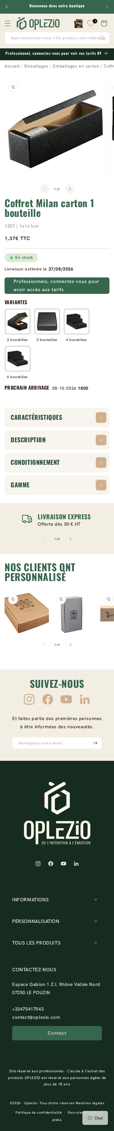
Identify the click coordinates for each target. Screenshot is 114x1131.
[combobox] (57, 38)
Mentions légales (90, 1103)
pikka (57, 1120)
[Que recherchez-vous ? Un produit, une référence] (102, 38)
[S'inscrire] (95, 743)
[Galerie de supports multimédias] (27, 613)
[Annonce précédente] (6, 6)
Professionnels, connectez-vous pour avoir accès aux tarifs (56, 285)
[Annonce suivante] (107, 6)
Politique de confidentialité (39, 1112)
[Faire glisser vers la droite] (69, 188)
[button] (7, 23)
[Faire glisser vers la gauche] (44, 188)
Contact (57, 1033)
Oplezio (30, 1103)
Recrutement (79, 1112)
